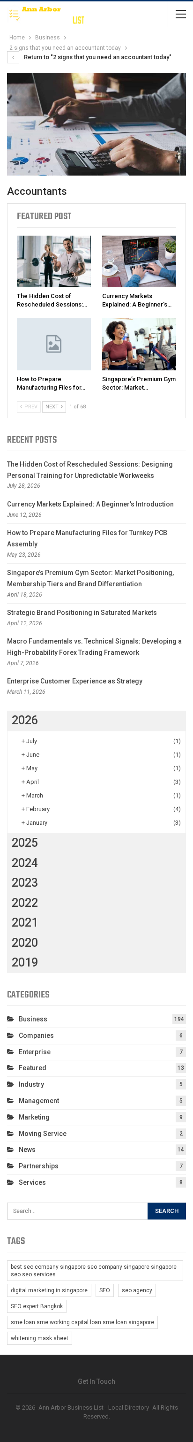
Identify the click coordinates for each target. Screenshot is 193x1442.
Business (33, 1019)
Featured (32, 1068)
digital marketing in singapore (49, 1290)
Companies (36, 1035)
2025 (25, 843)
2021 (25, 922)
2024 (25, 863)
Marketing (34, 1117)
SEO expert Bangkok (37, 1306)
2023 (25, 883)
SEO (104, 1290)
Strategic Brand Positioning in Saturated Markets (82, 612)
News (27, 1149)
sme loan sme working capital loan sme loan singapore (82, 1322)
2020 (25, 943)
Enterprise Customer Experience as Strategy (74, 681)
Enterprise (35, 1052)
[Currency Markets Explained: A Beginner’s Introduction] (139, 262)
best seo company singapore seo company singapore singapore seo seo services (94, 1271)
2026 (25, 720)
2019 (25, 962)
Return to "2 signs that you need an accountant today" (96, 57)
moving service (43, 1133)
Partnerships (39, 1166)
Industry (31, 1084)
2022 (25, 903)
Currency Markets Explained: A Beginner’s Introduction (90, 504)
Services (32, 1182)
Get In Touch (96, 1381)
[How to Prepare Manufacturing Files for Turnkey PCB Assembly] (54, 344)
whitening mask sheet (39, 1338)
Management (39, 1101)
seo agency (137, 1290)
